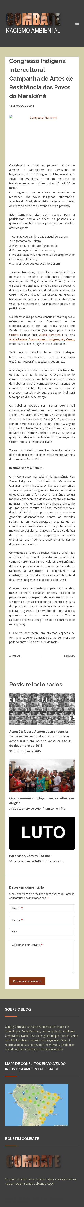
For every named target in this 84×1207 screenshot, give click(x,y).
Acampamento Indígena (44, 339)
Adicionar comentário (27, 945)
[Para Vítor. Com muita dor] (42, 833)
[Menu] (77, 23)
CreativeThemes (16, 1202)
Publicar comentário (27, 981)
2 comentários (54, 861)
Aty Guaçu (67, 339)
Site (14, 932)
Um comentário (55, 808)
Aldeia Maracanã (50, 335)
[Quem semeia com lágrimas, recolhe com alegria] (42, 775)
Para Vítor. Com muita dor (29, 856)
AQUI (50, 1183)
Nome (17, 908)
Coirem (13, 335)
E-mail (17, 920)
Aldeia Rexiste (18, 339)
